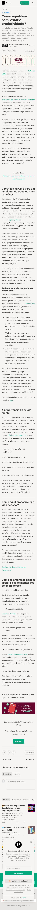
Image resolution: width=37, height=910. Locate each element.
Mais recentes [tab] (16, 800)
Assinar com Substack (20, 881)
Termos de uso (10, 888)
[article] (18, 814)
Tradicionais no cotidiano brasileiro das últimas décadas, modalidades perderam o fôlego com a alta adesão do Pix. (13, 834)
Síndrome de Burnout (17, 435)
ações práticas (15, 219)
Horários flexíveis (9, 613)
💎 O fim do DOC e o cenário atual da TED (13, 829)
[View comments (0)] (9, 51)
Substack (10, 906)
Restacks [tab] (17, 774)
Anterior (8, 759)
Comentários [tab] (7, 774)
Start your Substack (12, 900)
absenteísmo (30, 303)
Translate (6, 12)
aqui (11, 400)
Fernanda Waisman (15, 44)
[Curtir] (4, 51)
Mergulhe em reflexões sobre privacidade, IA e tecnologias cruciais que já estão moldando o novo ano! (13, 814)
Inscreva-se (25, 3)
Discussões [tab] (26, 800)
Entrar (33, 3)
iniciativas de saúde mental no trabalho (18, 99)
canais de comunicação (17, 654)
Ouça (33, 45)
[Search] (33, 800)
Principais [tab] (6, 800)
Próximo (29, 759)
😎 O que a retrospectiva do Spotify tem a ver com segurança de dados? (13, 808)
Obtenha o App (28, 900)
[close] (31, 842)
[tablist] (11, 774)
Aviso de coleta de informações (15, 890)
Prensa (25, 44)
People (4, 9)
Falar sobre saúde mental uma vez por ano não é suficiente (18, 177)
